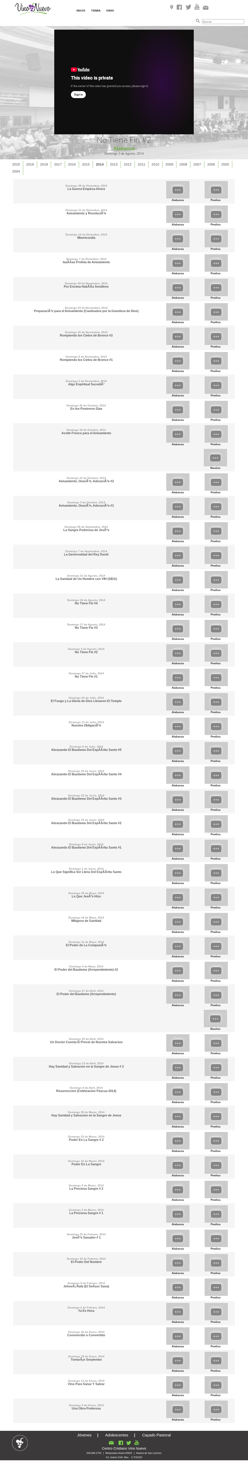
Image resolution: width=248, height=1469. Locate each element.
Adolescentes (116, 1435)
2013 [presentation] (114, 164)
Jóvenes (84, 1435)
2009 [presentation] (169, 164)
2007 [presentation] (197, 164)
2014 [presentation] (100, 164)
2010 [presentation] (155, 164)
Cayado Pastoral (156, 1435)
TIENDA (95, 10)
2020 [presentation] (16, 164)
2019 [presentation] (30, 164)
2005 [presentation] (225, 164)
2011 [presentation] (141, 164)
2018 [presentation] (44, 164)
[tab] (16, 164)
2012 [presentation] (128, 164)
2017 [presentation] (58, 164)
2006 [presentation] (211, 164)
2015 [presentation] (86, 164)
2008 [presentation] (183, 164)
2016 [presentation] (72, 164)
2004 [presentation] (16, 171)
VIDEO (110, 10)
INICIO (80, 10)
